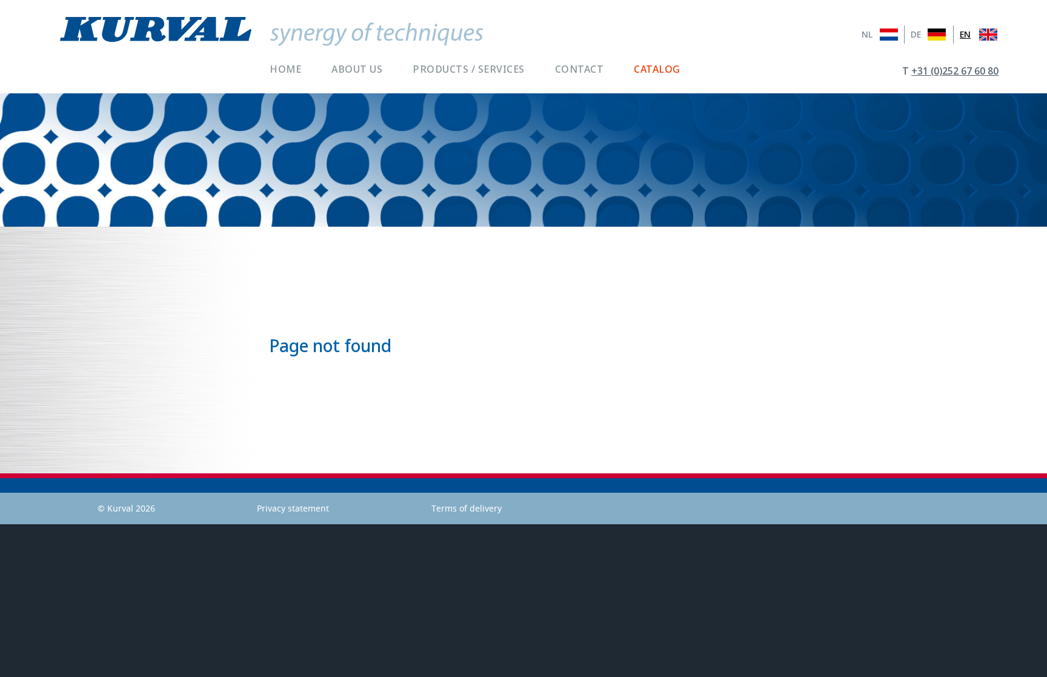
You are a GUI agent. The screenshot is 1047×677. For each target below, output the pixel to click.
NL (867, 34)
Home (285, 69)
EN (965, 34)
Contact (579, 69)
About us (356, 69)
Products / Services (469, 69)
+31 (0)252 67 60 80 (955, 71)
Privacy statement (293, 508)
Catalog (657, 69)
